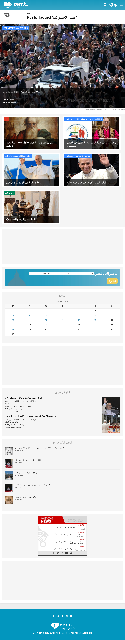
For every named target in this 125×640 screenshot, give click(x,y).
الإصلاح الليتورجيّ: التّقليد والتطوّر (26, 472)
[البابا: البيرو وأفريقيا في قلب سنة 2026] (91, 170)
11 (30, 320)
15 (95, 320)
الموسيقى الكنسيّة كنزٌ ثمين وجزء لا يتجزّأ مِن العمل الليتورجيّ (31, 416)
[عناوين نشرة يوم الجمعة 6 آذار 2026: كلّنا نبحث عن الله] (31, 133)
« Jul (7, 339)
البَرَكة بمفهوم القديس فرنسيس (26, 497)
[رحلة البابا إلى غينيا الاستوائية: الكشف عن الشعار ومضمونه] (91, 133)
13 (62, 320)
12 (46, 320)
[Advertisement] (62, 246)
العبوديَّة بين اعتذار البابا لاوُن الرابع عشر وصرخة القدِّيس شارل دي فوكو (39, 448)
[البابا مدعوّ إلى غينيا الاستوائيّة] (31, 206)
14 (79, 320)
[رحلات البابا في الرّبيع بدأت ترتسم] (31, 170)
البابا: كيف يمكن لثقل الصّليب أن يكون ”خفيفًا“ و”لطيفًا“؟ (34, 485)
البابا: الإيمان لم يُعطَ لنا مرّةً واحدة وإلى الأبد (23, 398)
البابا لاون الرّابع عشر (94, 119)
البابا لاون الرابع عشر (9, 102)
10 (13, 320)
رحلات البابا (80, 119)
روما (6, 119)
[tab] (50, 519)
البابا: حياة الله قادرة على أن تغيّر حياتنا (28, 460)
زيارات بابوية (70, 119)
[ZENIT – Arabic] (35, 5)
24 (13, 329)
